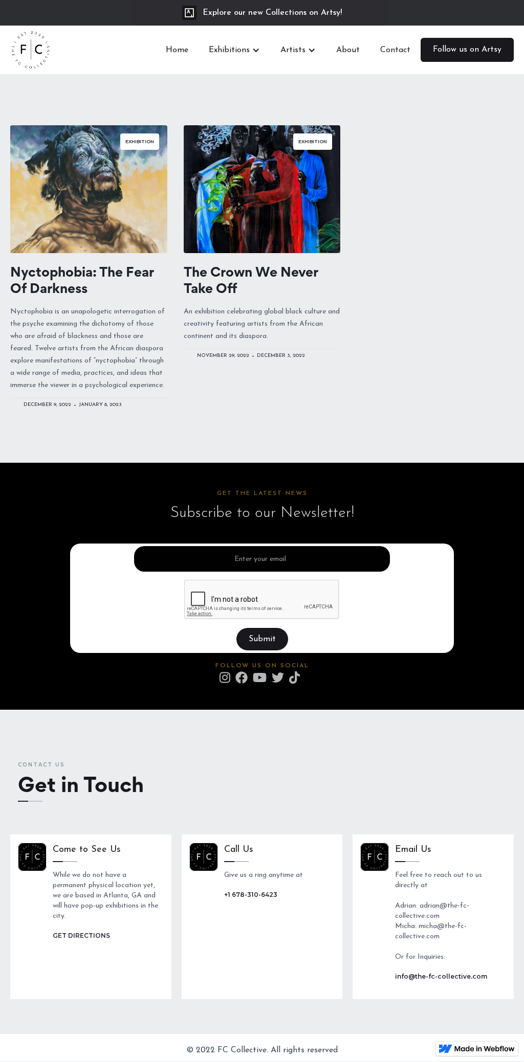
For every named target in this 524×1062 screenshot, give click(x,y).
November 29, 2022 (223, 355)
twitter (278, 677)
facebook (241, 677)
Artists (292, 50)
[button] (234, 50)
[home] (30, 50)
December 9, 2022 (47, 405)
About (348, 50)
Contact (395, 50)
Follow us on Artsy (467, 50)
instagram (225, 677)
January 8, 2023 (100, 405)
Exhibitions (229, 50)
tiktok (294, 677)
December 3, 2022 (281, 355)
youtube (260, 677)
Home (177, 50)
